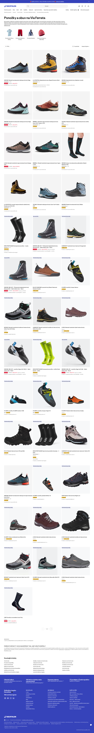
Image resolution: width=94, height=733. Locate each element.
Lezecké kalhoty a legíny (39, 672)
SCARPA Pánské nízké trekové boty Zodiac (73, 410)
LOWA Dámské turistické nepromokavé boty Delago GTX (17, 163)
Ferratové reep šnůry (9, 662)
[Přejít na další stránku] (51, 628)
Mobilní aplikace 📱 (74, 9)
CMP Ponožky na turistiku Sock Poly (13, 617)
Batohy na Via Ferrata (67, 662)
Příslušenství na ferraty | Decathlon (12, 668)
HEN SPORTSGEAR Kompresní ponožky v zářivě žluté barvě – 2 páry (46, 370)
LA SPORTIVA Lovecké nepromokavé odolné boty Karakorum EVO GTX (17, 205)
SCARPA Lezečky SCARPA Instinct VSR (14, 410)
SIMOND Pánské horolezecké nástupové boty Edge (17, 80)
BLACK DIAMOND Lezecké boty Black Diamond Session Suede (45, 288)
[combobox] (86, 46)
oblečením (61, 649)
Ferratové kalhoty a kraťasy (20, 39)
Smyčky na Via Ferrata (38, 664)
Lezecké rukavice (66, 666)
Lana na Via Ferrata (8, 664)
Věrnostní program (85, 9)
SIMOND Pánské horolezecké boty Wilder (72, 204)
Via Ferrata (6, 660)
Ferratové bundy (31, 38)
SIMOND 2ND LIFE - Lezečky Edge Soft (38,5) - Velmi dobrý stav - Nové (17, 370)
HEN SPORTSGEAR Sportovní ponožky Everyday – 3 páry (46, 451)
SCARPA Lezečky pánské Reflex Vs (42, 495)
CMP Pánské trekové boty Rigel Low (71, 495)
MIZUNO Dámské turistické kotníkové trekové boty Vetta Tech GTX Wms (17, 328)
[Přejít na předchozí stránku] (42, 628)
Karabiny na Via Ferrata (67, 664)
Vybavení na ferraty (37, 662)
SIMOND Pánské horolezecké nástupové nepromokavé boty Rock (18, 496)
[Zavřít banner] (89, 2)
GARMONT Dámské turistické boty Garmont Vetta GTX (76, 451)
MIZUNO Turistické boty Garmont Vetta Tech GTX (16, 577)
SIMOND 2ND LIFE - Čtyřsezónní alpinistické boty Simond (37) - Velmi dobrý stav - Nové (45, 246)
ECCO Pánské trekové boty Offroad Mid (14, 451)
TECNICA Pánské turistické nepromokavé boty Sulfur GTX (75, 122)
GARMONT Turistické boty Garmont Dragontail (74, 246)
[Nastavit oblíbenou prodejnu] (79, 6)
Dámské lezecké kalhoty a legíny (11, 672)
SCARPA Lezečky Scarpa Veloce (70, 287)
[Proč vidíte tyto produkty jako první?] (73, 46)
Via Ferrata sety (36, 666)
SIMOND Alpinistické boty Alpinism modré (72, 80)
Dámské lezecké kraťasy (39, 668)
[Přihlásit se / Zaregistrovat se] (85, 6)
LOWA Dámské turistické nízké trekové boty (73, 327)
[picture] (18, 64)
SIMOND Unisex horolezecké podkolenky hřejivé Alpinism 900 (74, 163)
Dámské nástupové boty (38, 670)
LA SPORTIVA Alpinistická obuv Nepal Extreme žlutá (46, 80)
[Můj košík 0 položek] (88, 6)
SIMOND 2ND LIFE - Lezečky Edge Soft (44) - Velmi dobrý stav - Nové (74, 370)
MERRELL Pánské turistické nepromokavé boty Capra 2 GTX (47, 163)
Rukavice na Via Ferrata (67, 660)
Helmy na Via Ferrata (9, 666)
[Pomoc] (82, 6)
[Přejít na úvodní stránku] (10, 6)
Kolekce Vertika (66, 670)
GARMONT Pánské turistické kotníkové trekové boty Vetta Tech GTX (46, 328)
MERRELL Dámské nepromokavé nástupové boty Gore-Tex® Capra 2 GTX (45, 122)
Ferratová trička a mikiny (9, 39)
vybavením (67, 649)
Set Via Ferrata (65, 668)
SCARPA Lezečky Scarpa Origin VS (42, 410)
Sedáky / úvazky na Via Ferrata (40, 660)
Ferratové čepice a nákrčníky (41, 39)
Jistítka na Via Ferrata (9, 670)
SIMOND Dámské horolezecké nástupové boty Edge (17, 121)
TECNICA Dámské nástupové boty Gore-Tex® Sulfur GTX (46, 205)
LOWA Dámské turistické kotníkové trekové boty (74, 537)
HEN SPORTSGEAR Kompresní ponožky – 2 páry (16, 246)
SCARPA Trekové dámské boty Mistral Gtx (15, 537)
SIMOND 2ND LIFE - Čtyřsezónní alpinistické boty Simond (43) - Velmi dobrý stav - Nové (16, 288)
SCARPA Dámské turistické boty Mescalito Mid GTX (46, 577)
